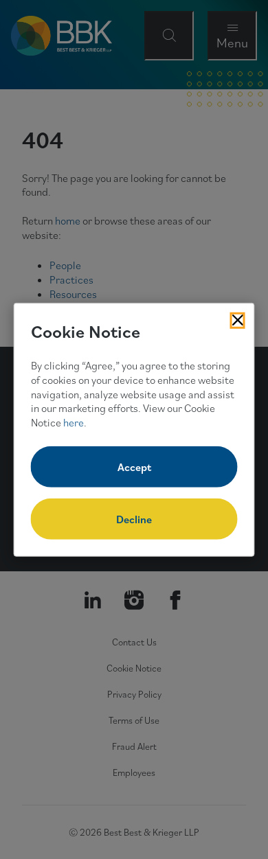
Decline (134, 519)
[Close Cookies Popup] (237, 320)
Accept (134, 467)
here (73, 422)
